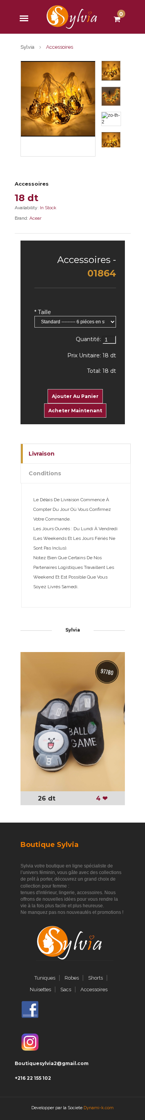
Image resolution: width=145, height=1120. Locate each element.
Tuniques (44, 978)
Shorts (95, 978)
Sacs (65, 989)
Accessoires (32, 184)
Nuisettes (40, 989)
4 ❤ (101, 798)
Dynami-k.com (99, 1107)
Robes (72, 978)
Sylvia (27, 47)
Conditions (45, 473)
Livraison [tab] (42, 453)
